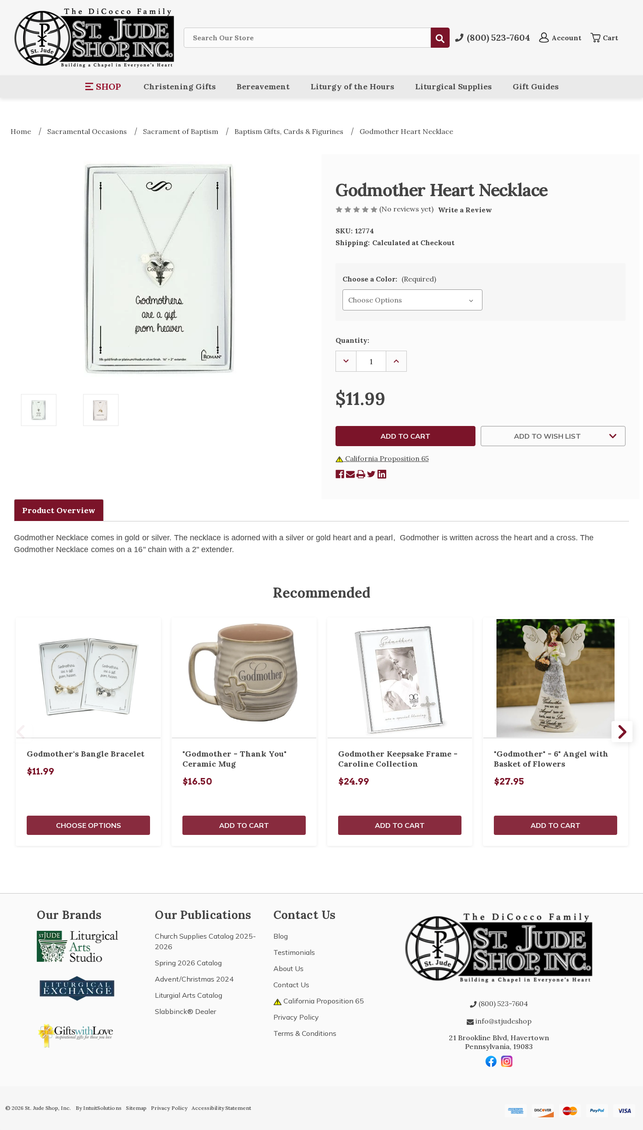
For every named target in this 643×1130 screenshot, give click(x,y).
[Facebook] (339, 474)
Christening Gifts (179, 86)
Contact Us (291, 984)
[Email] (350, 474)
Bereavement (263, 86)
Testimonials (294, 952)
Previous (20, 731)
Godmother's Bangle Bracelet (85, 754)
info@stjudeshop (502, 1021)
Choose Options (88, 825)
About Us (288, 968)
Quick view (88, 677)
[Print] (360, 474)
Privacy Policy (296, 1017)
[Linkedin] (381, 474)
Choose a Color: (389, 279)
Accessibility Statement (221, 1108)
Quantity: (352, 340)
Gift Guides (536, 86)
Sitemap (136, 1108)
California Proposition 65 (386, 458)
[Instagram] (507, 1061)
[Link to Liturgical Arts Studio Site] (77, 945)
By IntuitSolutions (99, 1108)
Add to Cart (244, 825)
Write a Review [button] (465, 209)
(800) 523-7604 (502, 1003)
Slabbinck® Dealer (185, 1011)
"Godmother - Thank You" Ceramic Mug (234, 759)
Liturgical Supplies (453, 86)
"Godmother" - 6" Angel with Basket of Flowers (551, 759)
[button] (103, 86)
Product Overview (58, 510)
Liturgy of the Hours (352, 86)
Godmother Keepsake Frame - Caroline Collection (398, 759)
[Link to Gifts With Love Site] (77, 1034)
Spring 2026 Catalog (188, 962)
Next (622, 731)
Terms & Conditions (304, 1033)
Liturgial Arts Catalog (188, 995)
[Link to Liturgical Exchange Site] (77, 987)
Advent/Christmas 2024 (194, 979)
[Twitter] (371, 474)
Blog (280, 936)
